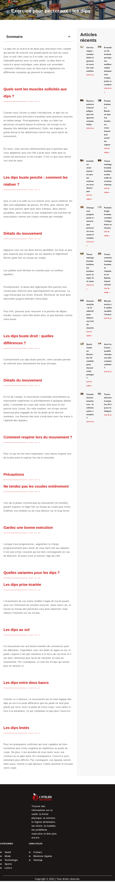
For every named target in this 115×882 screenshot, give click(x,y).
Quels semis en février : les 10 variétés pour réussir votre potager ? (90, 361)
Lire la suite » (92, 75)
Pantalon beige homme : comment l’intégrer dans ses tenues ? (108, 218)
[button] (69, 36)
